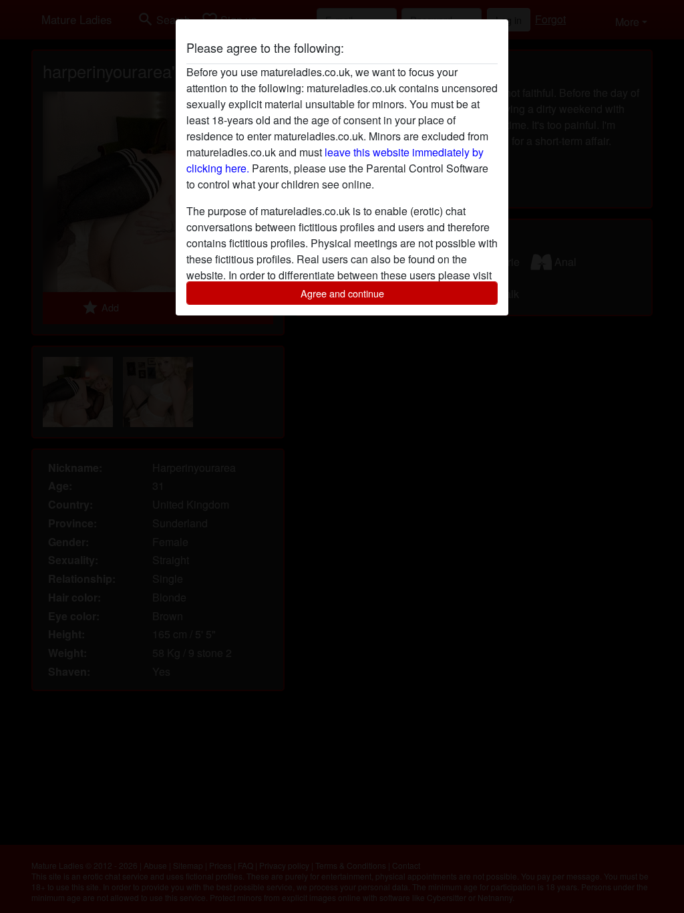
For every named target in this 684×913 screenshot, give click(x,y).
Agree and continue (342, 293)
